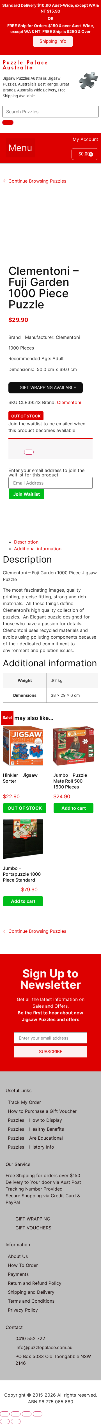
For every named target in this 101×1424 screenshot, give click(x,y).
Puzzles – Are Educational (35, 1138)
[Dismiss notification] (29, 452)
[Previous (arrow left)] (5, 1421)
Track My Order (24, 1102)
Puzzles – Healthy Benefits (36, 1129)
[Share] (26, 1413)
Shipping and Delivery (31, 1292)
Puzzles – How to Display (35, 1120)
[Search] (7, 122)
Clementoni (69, 402)
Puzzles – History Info (31, 1147)
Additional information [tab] (37, 548)
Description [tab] (26, 542)
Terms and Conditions (31, 1301)
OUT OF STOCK (25, 808)
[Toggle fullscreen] (15, 1413)
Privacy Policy (23, 1310)
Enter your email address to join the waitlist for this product (46, 472)
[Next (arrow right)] (15, 1421)
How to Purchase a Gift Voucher (42, 1111)
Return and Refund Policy (34, 1283)
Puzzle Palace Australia (26, 65)
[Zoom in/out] (5, 1413)
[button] (20, 147)
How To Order (23, 1265)
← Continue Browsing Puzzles (34, 181)
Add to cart (73, 808)
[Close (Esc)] (37, 1413)
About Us (18, 1256)
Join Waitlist (26, 494)
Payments (18, 1274)
